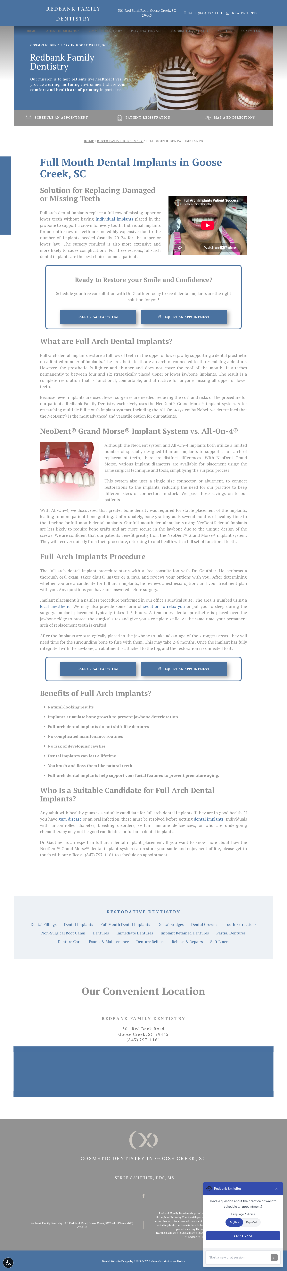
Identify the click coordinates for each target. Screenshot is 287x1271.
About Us (224, 30)
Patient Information (62, 30)
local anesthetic (55, 606)
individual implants (114, 219)
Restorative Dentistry (189, 30)
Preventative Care (146, 30)
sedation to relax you (164, 606)
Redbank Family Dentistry (144, 1018)
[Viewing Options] (8, 1263)
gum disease (70, 819)
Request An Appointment (185, 317)
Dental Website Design (116, 1261)
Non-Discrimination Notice (168, 1261)
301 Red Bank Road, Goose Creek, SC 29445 (147, 13)
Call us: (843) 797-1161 (98, 317)
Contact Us (250, 30)
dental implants (208, 819)
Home (31, 30)
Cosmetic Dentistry (105, 30)
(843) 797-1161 (99, 854)
